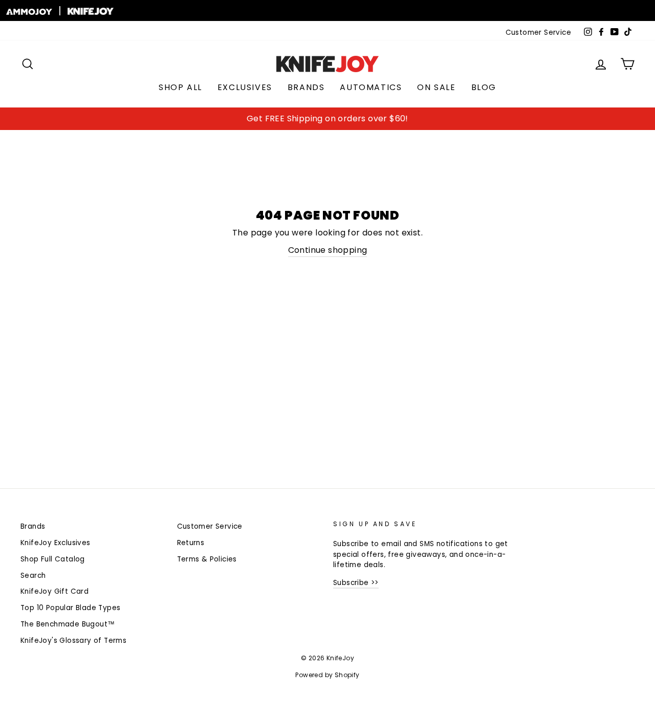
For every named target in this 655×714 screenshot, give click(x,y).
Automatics (371, 87)
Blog (483, 87)
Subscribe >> (356, 583)
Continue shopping (327, 250)
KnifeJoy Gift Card (54, 591)
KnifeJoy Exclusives (55, 543)
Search (33, 575)
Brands (306, 87)
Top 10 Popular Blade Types (70, 608)
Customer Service (538, 32)
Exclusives (244, 87)
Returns (191, 543)
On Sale (436, 87)
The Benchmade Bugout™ (67, 624)
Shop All (180, 87)
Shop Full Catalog (52, 559)
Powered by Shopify (327, 674)
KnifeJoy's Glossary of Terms (73, 640)
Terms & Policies (207, 559)
